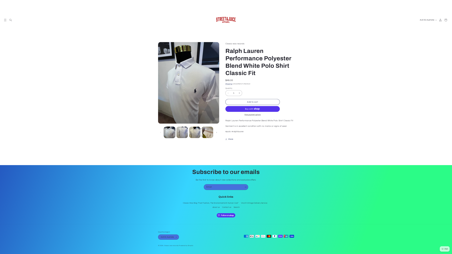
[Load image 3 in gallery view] (195, 132)
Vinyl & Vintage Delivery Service (254, 203)
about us (216, 207)
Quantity (228, 88)
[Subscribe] (245, 187)
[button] (5, 20)
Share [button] (230, 139)
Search (237, 207)
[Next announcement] (447, 2)
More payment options (252, 114)
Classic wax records (171, 245)
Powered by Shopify (186, 245)
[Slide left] (160, 132)
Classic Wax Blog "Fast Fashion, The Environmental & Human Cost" (211, 203)
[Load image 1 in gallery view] (169, 132)
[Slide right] (216, 132)
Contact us (226, 207)
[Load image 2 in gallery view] (182, 132)
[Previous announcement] (4, 2)
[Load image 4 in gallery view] (207, 132)
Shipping (228, 84)
